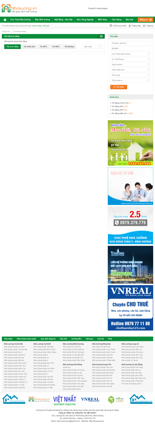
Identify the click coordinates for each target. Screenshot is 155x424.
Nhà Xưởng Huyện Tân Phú (102, 355)
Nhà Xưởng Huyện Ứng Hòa (14, 387)
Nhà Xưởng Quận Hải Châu (132, 373)
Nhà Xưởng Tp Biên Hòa (101, 347)
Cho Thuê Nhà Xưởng (20, 19)
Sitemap (89, 339)
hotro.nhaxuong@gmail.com (68, 421)
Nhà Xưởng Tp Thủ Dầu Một (73, 355)
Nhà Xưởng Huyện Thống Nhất (103, 360)
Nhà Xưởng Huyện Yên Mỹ (102, 386)
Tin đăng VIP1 (120, 106)
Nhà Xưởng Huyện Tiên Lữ (102, 381)
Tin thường (69, 46)
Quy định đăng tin (48, 339)
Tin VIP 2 (55, 46)
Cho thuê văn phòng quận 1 (132, 384)
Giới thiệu (8, 339)
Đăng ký (150, 26)
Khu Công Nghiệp (85, 19)
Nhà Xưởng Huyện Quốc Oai (14, 368)
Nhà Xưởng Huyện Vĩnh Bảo (73, 386)
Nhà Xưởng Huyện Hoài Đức (14, 355)
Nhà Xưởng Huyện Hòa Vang (132, 367)
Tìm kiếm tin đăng (19, 31)
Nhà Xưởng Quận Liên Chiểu (132, 375)
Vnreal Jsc (67, 367)
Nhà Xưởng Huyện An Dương (73, 370)
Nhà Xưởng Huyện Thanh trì (14, 379)
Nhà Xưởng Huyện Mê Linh (14, 358)
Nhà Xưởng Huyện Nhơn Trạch (103, 352)
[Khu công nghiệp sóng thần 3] (98, 8)
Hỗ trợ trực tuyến (120, 26)
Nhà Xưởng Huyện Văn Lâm (102, 367)
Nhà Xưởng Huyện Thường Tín (15, 382)
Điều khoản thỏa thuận (26, 339)
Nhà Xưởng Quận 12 (41, 358)
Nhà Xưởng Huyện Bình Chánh (44, 352)
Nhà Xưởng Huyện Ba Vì (13, 352)
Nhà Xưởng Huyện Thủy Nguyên (75, 381)
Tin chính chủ (29, 46)
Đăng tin (144, 19)
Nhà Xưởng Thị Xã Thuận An (73, 349)
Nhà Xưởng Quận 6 (40, 360)
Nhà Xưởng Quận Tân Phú (43, 377)
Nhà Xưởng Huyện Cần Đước (132, 352)
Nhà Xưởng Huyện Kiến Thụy (73, 378)
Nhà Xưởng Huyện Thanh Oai (15, 377)
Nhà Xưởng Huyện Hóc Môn (43, 368)
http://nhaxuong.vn (96, 421)
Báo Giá (129, 19)
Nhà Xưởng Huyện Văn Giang (103, 384)
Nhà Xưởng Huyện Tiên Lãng (73, 384)
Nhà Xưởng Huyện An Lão (72, 373)
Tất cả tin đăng (12, 46)
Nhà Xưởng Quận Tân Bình (43, 347)
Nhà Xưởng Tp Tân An (130, 360)
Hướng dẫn (76, 339)
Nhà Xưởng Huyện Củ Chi (43, 371)
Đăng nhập (137, 26)
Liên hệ (100, 339)
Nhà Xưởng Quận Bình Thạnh (44, 349)
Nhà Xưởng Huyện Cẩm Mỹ (102, 358)
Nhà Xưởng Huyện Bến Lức (132, 349)
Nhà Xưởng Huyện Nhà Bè (43, 379)
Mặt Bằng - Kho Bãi (63, 19)
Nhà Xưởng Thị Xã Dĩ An (72, 347)
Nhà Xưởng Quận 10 (41, 366)
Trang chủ (5, 31)
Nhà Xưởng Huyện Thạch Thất (15, 374)
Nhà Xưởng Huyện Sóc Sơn (14, 371)
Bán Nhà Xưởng (42, 19)
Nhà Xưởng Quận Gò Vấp (43, 387)
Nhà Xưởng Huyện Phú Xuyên (15, 363)
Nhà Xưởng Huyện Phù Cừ (102, 378)
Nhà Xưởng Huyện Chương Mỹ (15, 349)
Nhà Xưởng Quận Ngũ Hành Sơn (134, 378)
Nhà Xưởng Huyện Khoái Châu (103, 370)
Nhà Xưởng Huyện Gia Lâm (14, 347)
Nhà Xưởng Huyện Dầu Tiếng (74, 360)
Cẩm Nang (116, 19)
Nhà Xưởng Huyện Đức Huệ (132, 358)
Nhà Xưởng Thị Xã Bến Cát (73, 358)
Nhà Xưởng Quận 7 (40, 374)
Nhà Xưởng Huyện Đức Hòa (132, 355)
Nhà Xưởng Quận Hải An (72, 389)
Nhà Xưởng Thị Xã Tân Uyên (73, 352)
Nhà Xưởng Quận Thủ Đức (43, 382)
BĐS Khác (102, 19)
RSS (110, 339)
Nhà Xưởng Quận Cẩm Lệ (131, 370)
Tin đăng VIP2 (119, 110)
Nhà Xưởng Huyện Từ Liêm (14, 385)
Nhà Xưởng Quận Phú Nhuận (44, 385)
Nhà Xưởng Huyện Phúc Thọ (14, 366)
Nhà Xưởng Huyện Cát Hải (72, 375)
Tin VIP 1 (43, 46)
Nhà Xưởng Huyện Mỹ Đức (14, 360)
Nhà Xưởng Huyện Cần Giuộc (133, 347)
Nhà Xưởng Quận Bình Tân (43, 363)
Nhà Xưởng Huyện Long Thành (103, 349)
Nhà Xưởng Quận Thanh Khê (132, 381)
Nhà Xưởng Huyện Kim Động (103, 373)
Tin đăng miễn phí (122, 113)
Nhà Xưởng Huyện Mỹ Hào (102, 375)
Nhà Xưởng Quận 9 (40, 355)
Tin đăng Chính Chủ (121, 103)
